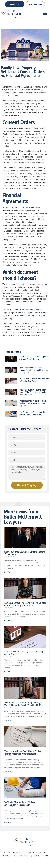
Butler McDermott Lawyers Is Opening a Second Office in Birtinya (34, 357)
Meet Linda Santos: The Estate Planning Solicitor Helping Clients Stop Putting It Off (33, 370)
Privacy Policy (24, 855)
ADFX (13, 855)
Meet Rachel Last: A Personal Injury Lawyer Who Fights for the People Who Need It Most (32, 392)
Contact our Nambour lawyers (15, 310)
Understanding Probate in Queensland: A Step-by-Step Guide (34, 380)
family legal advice (30, 313)
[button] (45, 14)
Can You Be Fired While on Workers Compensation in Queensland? (32, 413)
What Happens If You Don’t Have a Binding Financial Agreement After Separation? (32, 403)
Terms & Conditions (40, 855)
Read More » (8, 572)
